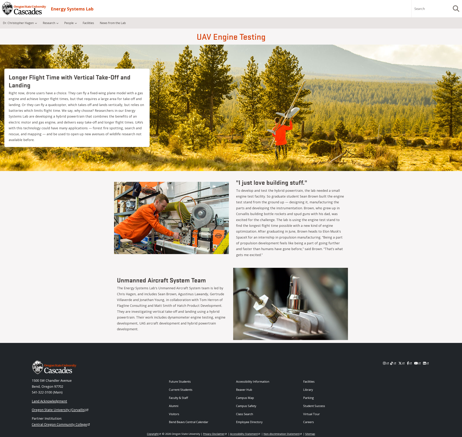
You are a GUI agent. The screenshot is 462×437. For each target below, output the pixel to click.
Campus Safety (246, 406)
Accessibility (244, 434)
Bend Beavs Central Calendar (188, 422)
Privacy (213, 434)
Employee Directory (249, 422)
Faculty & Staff (178, 398)
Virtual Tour (311, 414)
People (69, 23)
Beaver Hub (244, 390)
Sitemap (310, 434)
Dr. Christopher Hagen (18, 23)
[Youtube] (417, 363)
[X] (401, 363)
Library (308, 390)
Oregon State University (59, 410)
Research (49, 23)
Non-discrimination (281, 434)
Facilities (88, 23)
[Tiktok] (393, 363)
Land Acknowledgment (49, 401)
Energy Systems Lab (72, 9)
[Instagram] (386, 363)
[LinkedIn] (426, 363)
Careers (308, 422)
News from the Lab (113, 23)
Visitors (174, 414)
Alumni (173, 406)
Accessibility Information (252, 382)
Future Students (180, 382)
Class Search (244, 414)
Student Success (314, 406)
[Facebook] (409, 363)
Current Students (180, 390)
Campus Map (245, 398)
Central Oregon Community (59, 424)
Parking (308, 398)
